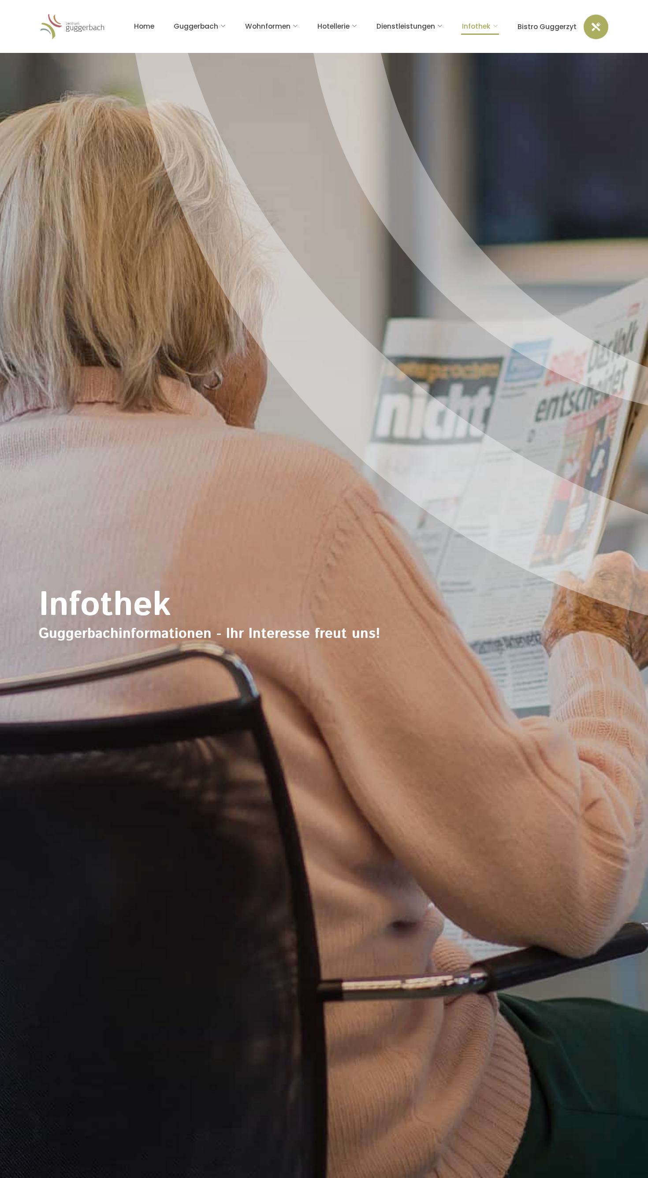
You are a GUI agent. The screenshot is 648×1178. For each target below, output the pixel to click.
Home (144, 26)
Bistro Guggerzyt (547, 26)
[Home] (72, 26)
